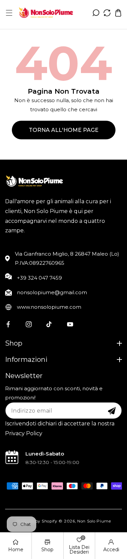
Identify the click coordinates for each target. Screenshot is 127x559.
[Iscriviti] (112, 411)
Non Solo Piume (94, 521)
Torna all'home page (64, 130)
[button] (9, 13)
